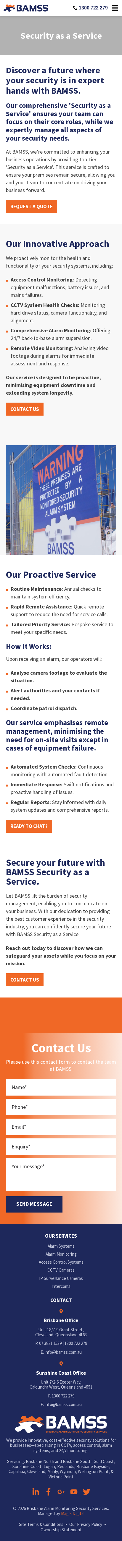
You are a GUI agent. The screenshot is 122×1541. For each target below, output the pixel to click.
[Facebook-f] (48, 1492)
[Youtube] (74, 1492)
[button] (31, 206)
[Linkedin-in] (35, 1492)
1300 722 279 (93, 7)
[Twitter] (86, 1492)
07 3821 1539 (50, 1343)
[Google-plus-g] (61, 1492)
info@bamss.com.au (63, 1352)
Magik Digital (72, 1513)
